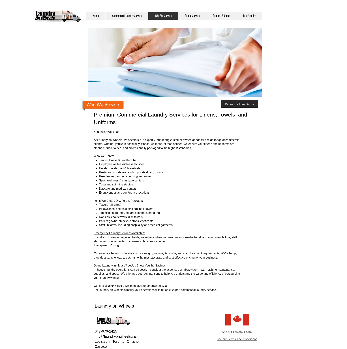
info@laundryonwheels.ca (150, 285)
